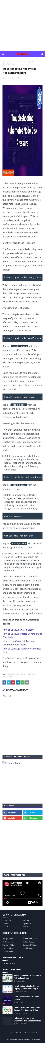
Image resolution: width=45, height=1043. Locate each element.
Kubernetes (32, 674)
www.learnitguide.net (18, 1039)
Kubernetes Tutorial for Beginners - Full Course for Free (27, 1019)
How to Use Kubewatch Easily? (18, 629)
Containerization (13, 674)
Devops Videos (8, 939)
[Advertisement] (22, 25)
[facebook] (12, 812)
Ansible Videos (28, 948)
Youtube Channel (31, 1033)
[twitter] (32, 812)
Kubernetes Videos (30, 939)
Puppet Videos (7, 951)
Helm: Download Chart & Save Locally (26, 998)
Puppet (5, 927)
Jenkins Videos (28, 942)
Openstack (27, 923)
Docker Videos (7, 942)
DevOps (26, 920)
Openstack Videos (29, 945)
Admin (6, 78)
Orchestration (13, 62)
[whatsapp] (32, 818)
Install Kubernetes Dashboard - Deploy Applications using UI (27, 987)
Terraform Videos (8, 945)
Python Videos (7, 948)
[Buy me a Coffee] (12, 762)
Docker (25, 927)
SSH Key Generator (9, 963)
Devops (23, 674)
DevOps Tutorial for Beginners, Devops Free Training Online (27, 1008)
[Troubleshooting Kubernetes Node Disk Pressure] (22, 131)
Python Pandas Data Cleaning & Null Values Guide (27, 976)
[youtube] (12, 818)
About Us (19, 1033)
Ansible (5, 923)
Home (4, 62)
